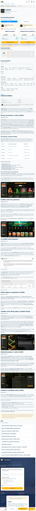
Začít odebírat (12, 488)
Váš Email (3, 472)
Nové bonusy (9, 21)
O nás (2, 494)
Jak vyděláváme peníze (4, 500)
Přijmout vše (23, 508)
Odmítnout (12, 508)
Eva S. (2, 100)
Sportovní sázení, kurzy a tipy (7, 480)
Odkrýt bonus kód (10, 42)
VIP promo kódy (26, 21)
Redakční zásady (3, 499)
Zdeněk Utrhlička (4, 102)
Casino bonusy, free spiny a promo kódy (9, 478)
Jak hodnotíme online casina (5, 496)
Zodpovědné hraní (22, 494)
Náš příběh (2, 502)
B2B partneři (5, 483)
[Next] (34, 66)
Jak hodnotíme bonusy (4, 497)
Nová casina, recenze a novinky (8, 481)
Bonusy (5, 509)
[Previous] (32, 66)
